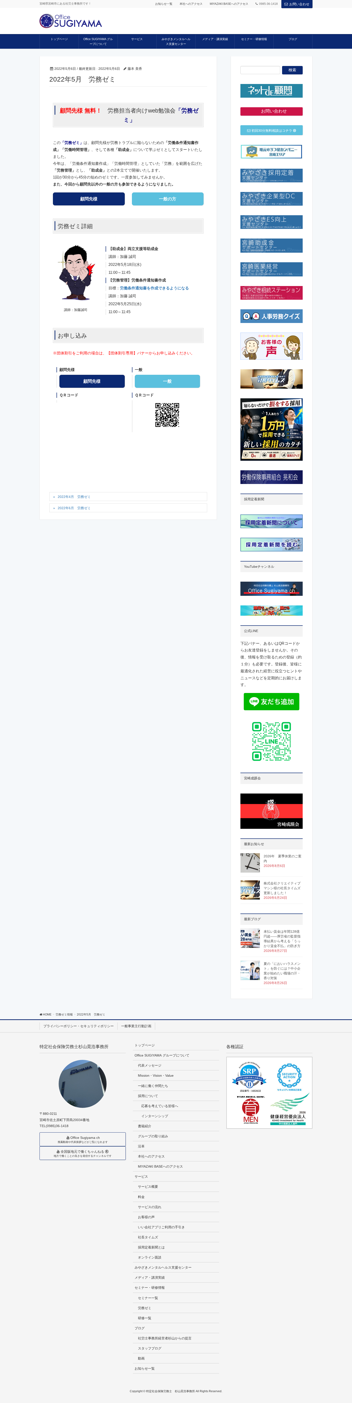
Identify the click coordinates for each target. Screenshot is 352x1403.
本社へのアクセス (191, 4)
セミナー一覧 (148, 1298)
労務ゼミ (144, 1308)
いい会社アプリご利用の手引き (161, 1227)
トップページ (145, 1045)
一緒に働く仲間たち (153, 1086)
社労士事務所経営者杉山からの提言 (165, 1338)
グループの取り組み (153, 1136)
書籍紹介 (144, 1126)
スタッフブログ (149, 1348)
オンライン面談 (149, 1257)
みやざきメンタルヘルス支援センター (163, 1267)
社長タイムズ (148, 1237)
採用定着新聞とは (151, 1247)
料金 (141, 1197)
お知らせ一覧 (163, 4)
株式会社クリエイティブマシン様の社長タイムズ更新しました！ (282, 888)
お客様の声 (146, 1217)
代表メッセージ (149, 1065)
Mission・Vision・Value (156, 1075)
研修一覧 (144, 1318)
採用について (148, 1096)
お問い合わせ (299, 4)
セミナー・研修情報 (150, 1288)
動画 (141, 1358)
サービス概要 (148, 1186)
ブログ (140, 1328)
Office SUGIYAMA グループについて (162, 1055)
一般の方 (167, 199)
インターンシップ (154, 1116)
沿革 (141, 1146)
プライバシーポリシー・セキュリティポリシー (78, 1026)
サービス (141, 1176)
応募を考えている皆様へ (159, 1106)
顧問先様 (88, 199)
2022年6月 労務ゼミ (74, 508)
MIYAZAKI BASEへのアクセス (229, 4)
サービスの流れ (149, 1207)
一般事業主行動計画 (136, 1026)
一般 (167, 381)
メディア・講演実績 (150, 1277)
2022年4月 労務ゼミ (74, 497)
